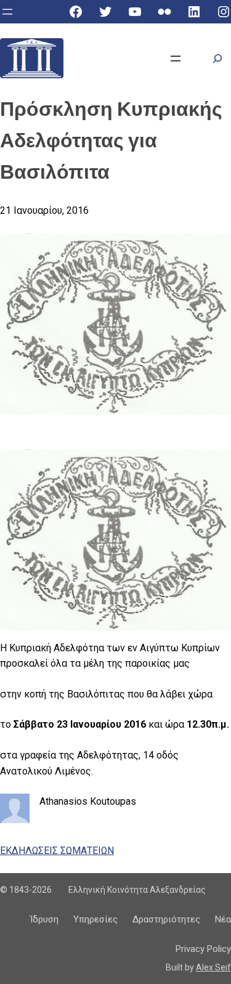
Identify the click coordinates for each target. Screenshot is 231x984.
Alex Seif (213, 967)
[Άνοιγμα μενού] (7, 11)
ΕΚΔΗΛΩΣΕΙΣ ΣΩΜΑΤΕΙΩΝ (57, 850)
